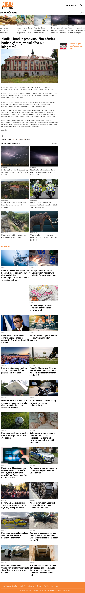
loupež (16, 139)
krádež (9, 139)
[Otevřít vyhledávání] (81, 5)
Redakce (46, 586)
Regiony (69, 5)
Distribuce (15, 586)
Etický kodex (54, 586)
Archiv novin (39, 586)
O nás (3, 586)
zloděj (27, 139)
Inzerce (8, 586)
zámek (22, 139)
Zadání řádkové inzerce (27, 586)
